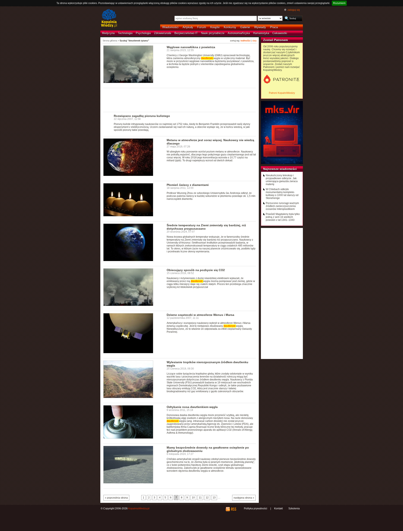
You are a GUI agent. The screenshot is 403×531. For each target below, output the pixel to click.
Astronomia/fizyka (239, 33)
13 (214, 497)
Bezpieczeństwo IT (186, 33)
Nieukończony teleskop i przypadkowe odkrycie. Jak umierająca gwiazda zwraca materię (282, 180)
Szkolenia (294, 508)
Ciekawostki (279, 33)
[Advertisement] (179, 99)
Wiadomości (170, 27)
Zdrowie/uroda (162, 33)
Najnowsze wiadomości (280, 169)
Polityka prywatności (255, 508)
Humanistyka (261, 33)
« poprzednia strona (116, 497)
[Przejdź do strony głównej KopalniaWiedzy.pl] (109, 18)
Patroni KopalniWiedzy (282, 92)
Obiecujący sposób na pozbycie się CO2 (196, 270)
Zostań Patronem (275, 40)
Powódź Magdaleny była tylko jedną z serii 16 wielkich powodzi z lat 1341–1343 (283, 217)
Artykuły (188, 27)
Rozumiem (339, 3)
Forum (201, 27)
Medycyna (108, 33)
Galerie (245, 27)
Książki (215, 27)
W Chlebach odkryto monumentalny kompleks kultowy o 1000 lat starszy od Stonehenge (282, 194)
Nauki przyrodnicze (212, 33)
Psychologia (143, 33)
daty (254, 40)
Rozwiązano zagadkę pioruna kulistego (142, 116)
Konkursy (230, 27)
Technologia (125, 33)
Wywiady (260, 27)
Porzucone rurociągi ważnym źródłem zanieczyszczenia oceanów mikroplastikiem (282, 206)
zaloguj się (294, 9)
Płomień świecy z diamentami (188, 185)
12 (207, 497)
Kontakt (278, 508)
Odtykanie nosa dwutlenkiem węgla (192, 407)
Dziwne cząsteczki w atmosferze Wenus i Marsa (200, 314)
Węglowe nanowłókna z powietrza (191, 47)
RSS (233, 509)
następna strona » (244, 497)
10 (193, 497)
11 (200, 497)
